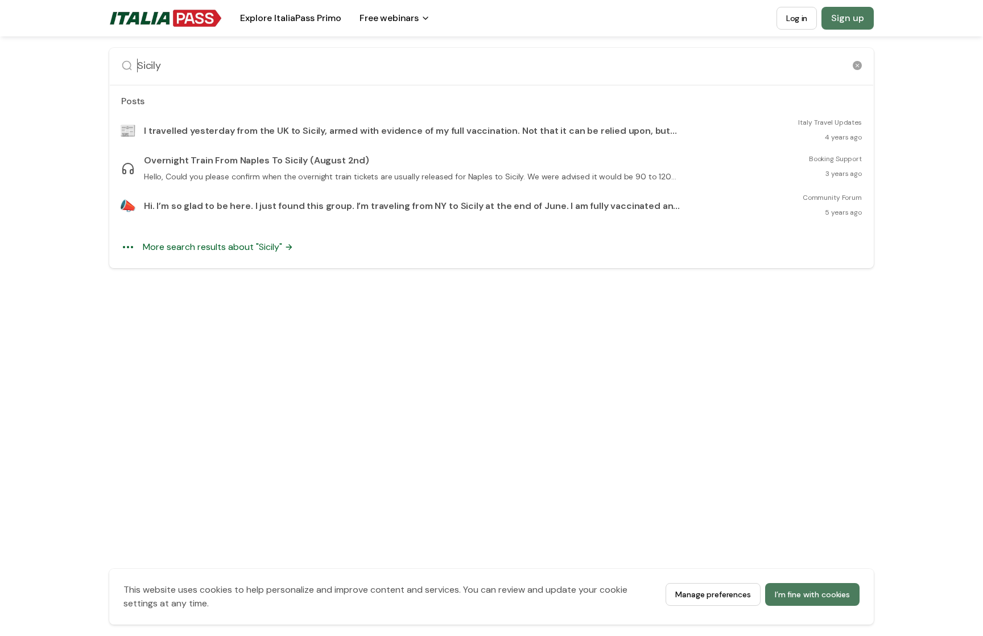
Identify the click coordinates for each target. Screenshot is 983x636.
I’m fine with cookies (812, 594)
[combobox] (492, 65)
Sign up (847, 18)
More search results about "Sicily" (212, 247)
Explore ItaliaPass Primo (290, 21)
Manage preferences (712, 594)
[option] (491, 131)
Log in (796, 18)
